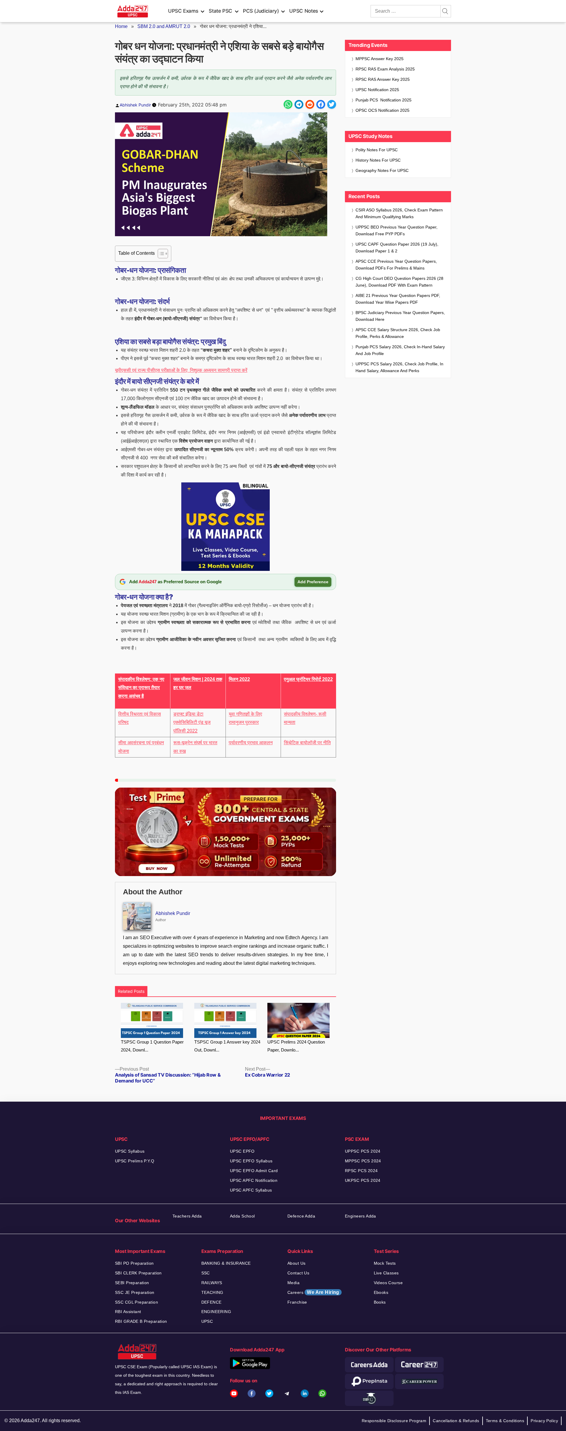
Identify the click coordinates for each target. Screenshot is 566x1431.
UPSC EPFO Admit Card (254, 1170)
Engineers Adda (360, 1216)
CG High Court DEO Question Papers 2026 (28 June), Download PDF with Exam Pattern (399, 281)
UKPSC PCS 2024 (363, 1180)
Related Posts (131, 991)
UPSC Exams (183, 11)
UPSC (207, 1321)
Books (380, 1302)
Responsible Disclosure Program (394, 1420)
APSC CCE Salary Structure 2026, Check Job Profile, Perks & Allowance (398, 333)
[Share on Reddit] (309, 104)
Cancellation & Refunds (456, 1420)
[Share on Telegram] (298, 104)
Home (121, 26)
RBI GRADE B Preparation (141, 1321)
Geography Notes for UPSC (382, 170)
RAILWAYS (211, 1282)
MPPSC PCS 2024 (363, 1161)
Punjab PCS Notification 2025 (384, 100)
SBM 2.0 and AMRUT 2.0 (163, 26)
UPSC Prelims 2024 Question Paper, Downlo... (296, 1045)
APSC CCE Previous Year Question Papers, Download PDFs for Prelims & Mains (396, 264)
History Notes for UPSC (378, 160)
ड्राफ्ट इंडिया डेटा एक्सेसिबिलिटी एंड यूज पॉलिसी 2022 (191, 723)
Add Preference (312, 581)
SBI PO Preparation (134, 1263)
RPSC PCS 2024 (361, 1170)
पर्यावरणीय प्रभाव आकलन (251, 742)
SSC (205, 1273)
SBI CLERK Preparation (138, 1273)
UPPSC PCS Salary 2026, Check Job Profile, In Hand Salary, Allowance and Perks (399, 367)
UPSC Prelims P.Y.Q (134, 1161)
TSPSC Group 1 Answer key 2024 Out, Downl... (227, 1045)
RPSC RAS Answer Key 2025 (383, 79)
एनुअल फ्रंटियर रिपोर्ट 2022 (308, 679)
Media (293, 1282)
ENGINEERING (216, 1311)
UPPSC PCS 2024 (363, 1151)
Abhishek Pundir (135, 104)
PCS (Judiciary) (261, 11)
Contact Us (298, 1273)
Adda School (242, 1216)
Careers (313, 1292)
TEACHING (212, 1292)
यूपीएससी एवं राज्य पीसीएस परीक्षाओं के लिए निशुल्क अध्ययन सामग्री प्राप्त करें (181, 370)
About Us (296, 1263)
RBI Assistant (128, 1311)
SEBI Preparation (132, 1282)
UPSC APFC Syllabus (251, 1190)
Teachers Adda (187, 1216)
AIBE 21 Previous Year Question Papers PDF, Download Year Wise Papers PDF (398, 299)
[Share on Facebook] (320, 104)
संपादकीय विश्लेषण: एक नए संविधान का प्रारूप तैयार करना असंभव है (141, 688)
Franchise (297, 1302)
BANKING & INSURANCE (226, 1263)
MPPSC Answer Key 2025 (380, 58)
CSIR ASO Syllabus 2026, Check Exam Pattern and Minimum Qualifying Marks (399, 213)
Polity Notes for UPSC (377, 149)
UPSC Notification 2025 (377, 89)
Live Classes (386, 1273)
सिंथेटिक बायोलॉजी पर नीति (307, 742)
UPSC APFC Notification (253, 1180)
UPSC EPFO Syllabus (251, 1161)
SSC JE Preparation (134, 1292)
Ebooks (381, 1292)
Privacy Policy (544, 1420)
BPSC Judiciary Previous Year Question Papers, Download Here (400, 316)
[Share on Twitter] (331, 104)
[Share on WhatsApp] (288, 104)
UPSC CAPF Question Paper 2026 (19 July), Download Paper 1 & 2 (397, 247)
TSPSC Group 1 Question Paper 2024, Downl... (152, 1045)
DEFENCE (211, 1302)
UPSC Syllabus (129, 1151)
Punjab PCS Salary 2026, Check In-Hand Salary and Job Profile (400, 350)
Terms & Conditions (505, 1420)
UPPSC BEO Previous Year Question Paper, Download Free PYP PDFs (396, 230)
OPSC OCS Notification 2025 (382, 110)
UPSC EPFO (242, 1151)
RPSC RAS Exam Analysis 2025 (385, 69)
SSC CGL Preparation (136, 1302)
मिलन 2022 (239, 679)
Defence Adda (301, 1216)
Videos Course (388, 1282)
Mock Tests (385, 1263)
